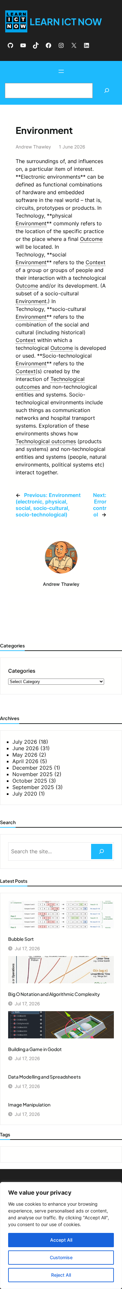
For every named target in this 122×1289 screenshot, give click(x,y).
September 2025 (33, 787)
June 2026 (25, 748)
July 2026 (24, 742)
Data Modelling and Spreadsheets (44, 1077)
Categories (21, 671)
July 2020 (24, 793)
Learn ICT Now (66, 21)
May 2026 (24, 754)
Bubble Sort (21, 939)
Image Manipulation (29, 1104)
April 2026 (25, 761)
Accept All (61, 1240)
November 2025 (32, 774)
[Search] (106, 90)
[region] (61, 1235)
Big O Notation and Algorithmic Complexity (54, 994)
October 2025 (29, 780)
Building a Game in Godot (35, 1049)
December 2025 (32, 767)
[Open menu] (61, 71)
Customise (61, 1257)
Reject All (61, 1275)
